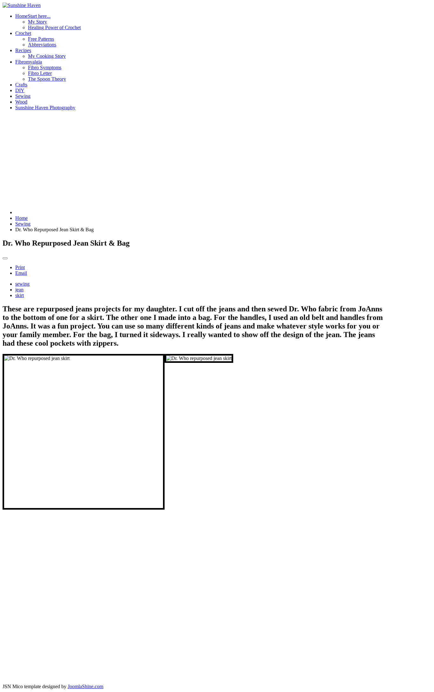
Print (20, 267)
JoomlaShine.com (85, 686)
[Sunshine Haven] (22, 5)
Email (21, 273)
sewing (22, 284)
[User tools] (5, 258)
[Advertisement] (195, 160)
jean (19, 289)
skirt (19, 295)
